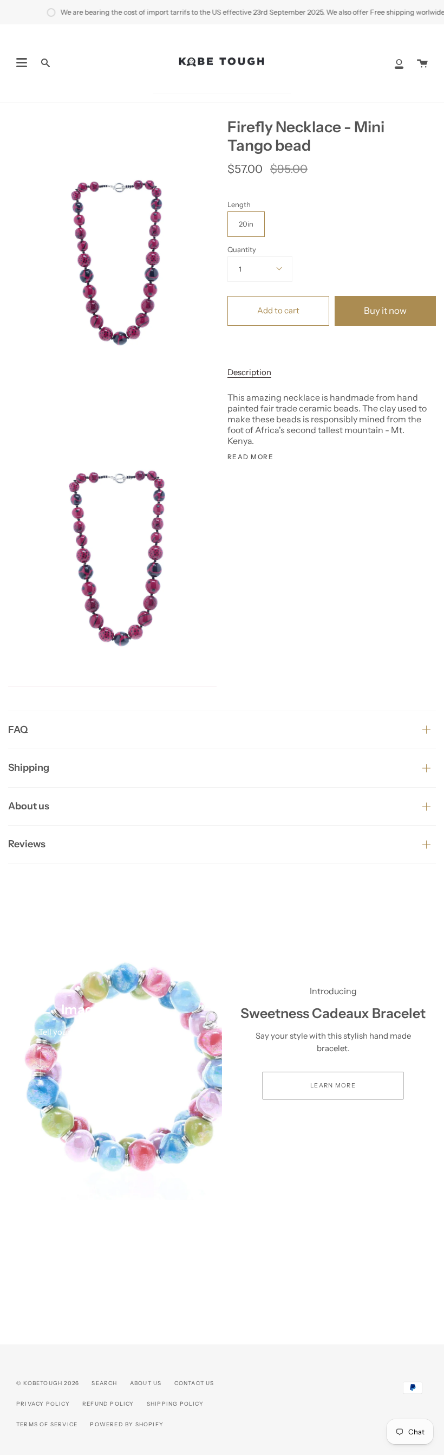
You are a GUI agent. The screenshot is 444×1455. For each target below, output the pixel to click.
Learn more (333, 1085)
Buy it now (385, 310)
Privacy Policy (43, 1403)
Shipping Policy (175, 1403)
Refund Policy (108, 1403)
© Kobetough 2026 (47, 1383)
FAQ (18, 730)
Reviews (26, 844)
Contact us (194, 1383)
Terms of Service (46, 1424)
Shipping (28, 768)
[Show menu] (21, 62)
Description (249, 372)
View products (110, 1065)
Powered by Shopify (127, 1424)
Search (104, 1383)
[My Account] (399, 63)
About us (28, 806)
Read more (250, 457)
